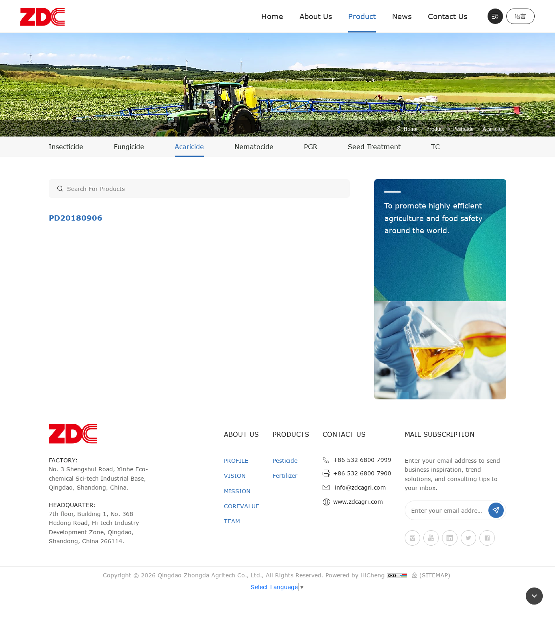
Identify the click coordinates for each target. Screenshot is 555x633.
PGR (310, 146)
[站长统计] (398, 575)
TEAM (232, 521)
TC (435, 146)
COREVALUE (241, 506)
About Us (315, 16)
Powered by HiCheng (355, 575)
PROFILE (236, 460)
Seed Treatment (374, 146)
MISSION (237, 491)
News (402, 16)
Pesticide (463, 129)
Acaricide (493, 129)
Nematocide (253, 146)
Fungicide (129, 146)
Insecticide (66, 146)
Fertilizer (285, 475)
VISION (234, 475)
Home (272, 16)
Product (362, 16)
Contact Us (447, 16)
